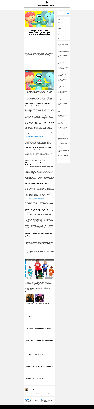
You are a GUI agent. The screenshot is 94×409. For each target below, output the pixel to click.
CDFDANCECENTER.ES (47, 5)
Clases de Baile (59, 28)
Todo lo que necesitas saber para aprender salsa (63, 134)
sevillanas (59, 38)
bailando (59, 22)
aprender (59, 19)
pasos (58, 35)
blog (58, 25)
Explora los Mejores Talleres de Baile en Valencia (63, 51)
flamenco (59, 31)
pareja (58, 34)
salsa (58, 37)
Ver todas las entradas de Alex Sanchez (37, 394)
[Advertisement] (39, 44)
